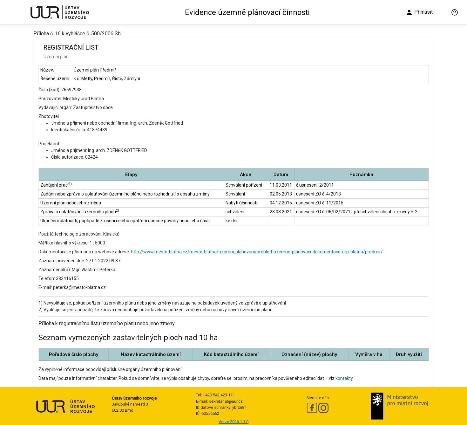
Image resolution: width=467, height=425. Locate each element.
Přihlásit (419, 12)
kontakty (344, 378)
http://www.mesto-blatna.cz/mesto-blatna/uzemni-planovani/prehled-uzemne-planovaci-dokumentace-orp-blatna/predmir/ (257, 251)
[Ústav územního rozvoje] (59, 12)
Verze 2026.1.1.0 (233, 421)
